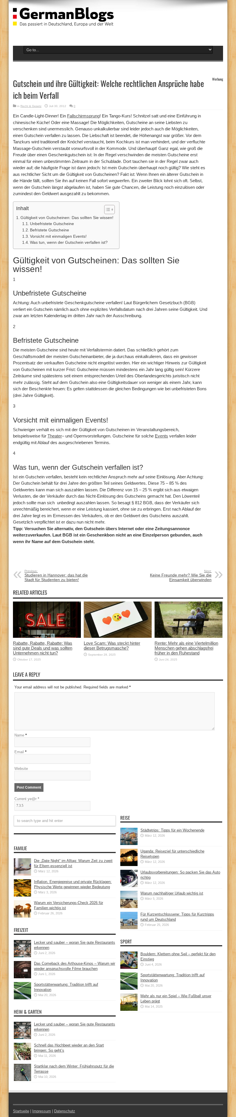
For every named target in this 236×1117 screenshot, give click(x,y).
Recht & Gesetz (30, 106)
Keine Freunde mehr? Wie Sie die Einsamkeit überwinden (181, 575)
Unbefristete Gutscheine (52, 224)
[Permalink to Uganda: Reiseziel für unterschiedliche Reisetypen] (129, 865)
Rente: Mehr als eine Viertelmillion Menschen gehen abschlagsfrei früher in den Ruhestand (186, 648)
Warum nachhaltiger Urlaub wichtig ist (171, 893)
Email (19, 752)
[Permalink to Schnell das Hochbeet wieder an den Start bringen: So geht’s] (22, 1059)
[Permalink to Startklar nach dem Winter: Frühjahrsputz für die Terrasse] (22, 1080)
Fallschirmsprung (83, 115)
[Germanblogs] (63, 22)
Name (19, 735)
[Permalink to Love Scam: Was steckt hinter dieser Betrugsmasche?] (118, 636)
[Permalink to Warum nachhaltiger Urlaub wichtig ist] (129, 907)
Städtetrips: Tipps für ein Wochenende (172, 830)
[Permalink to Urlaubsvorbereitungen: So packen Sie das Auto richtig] (129, 886)
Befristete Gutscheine (49, 230)
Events (161, 435)
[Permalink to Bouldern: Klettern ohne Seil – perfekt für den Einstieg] (129, 967)
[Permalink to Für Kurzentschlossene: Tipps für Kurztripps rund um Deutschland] (129, 928)
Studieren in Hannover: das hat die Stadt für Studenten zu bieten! (56, 575)
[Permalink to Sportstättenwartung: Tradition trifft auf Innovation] (22, 998)
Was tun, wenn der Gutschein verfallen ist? (69, 242)
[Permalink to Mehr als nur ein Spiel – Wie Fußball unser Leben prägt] (129, 1009)
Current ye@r (26, 799)
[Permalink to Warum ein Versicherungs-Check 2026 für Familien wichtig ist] (22, 916)
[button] (106, 209)
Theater (54, 435)
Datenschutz (64, 1111)
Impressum (41, 1111)
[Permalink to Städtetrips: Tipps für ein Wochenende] (129, 844)
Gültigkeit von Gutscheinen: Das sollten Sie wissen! (66, 217)
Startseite (21, 1111)
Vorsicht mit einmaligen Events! (58, 236)
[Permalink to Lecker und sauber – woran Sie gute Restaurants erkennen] (22, 956)
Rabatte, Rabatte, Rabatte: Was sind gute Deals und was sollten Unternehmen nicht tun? (42, 648)
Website (21, 768)
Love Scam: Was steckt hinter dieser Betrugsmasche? (112, 645)
